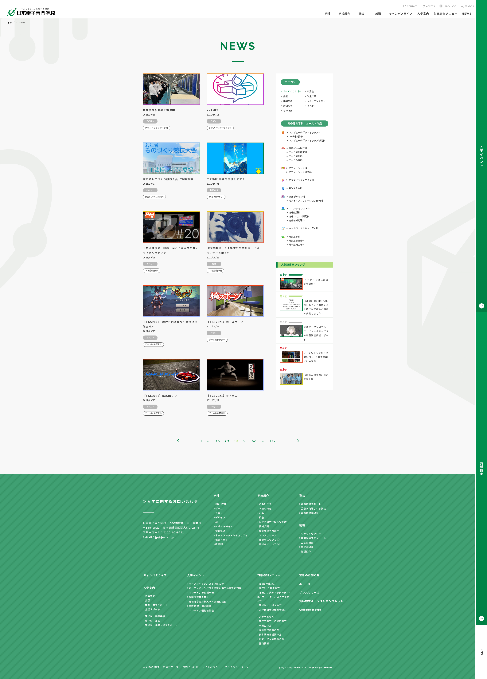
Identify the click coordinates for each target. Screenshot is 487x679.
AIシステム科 (295, 188)
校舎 (261, 517)
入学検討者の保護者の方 (273, 609)
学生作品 (311, 96)
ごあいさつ (265, 503)
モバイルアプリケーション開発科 (306, 200)
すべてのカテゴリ (292, 91)
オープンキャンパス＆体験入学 (206, 583)
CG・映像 (221, 503)
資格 (361, 13)
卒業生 (310, 91)
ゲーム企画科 (295, 160)
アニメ (219, 512)
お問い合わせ (190, 667)
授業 (285, 96)
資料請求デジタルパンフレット (321, 601)
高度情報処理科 (297, 220)
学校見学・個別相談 (200, 605)
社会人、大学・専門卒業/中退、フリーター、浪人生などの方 (273, 597)
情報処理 (220, 530)
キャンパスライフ (400, 13)
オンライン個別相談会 (201, 610)
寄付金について (268, 544)
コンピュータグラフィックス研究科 (307, 140)
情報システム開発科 (299, 216)
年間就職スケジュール (313, 538)
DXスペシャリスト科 (299, 208)
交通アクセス (170, 667)
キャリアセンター (311, 533)
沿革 (261, 512)
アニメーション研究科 (300, 172)
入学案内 (423, 13)
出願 (147, 600)
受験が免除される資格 (313, 508)
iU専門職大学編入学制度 (273, 521)
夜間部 (219, 544)
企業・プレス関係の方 (271, 638)
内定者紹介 (307, 546)
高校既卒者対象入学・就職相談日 (208, 601)
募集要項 (150, 596)
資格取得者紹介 (309, 512)
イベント (311, 105)
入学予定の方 (266, 616)
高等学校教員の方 (269, 629)
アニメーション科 (298, 168)
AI (216, 521)
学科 (327, 13)
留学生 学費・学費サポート (161, 625)
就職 (378, 13)
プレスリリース (267, 535)
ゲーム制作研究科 (298, 152)
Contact (412, 6)
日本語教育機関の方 (270, 634)
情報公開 (264, 526)
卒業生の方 (265, 625)
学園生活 (287, 101)
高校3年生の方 (267, 583)
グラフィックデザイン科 (301, 179)
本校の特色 (265, 508)
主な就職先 (307, 542)
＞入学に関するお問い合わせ (170, 501)
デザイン (220, 517)
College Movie (310, 609)
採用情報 (264, 643)
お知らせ (287, 105)
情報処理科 (294, 212)
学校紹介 (344, 13)
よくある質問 (151, 667)
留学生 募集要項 (155, 616)
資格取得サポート (311, 503)
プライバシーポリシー (237, 667)
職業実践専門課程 (269, 530)
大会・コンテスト (316, 101)
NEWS (466, 13)
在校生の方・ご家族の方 (273, 620)
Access (430, 6)
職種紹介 (306, 551)
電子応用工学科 (297, 244)
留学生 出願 (152, 620)
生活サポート (152, 609)
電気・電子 (221, 539)
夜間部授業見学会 (199, 597)
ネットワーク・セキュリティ (231, 535)
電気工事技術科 (297, 240)
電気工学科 (294, 236)
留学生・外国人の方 (270, 605)
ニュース (305, 584)
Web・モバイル (224, 526)
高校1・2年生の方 (269, 588)
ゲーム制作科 (295, 156)
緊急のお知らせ (309, 575)
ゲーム (219, 508)
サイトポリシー (211, 667)
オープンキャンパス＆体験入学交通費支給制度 (215, 588)
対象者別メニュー (445, 13)
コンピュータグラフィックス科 (305, 132)
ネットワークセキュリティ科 (303, 228)
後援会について (268, 539)
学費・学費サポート (156, 604)
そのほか (287, 110)
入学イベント (196, 575)
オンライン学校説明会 (201, 592)
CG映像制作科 (296, 136)
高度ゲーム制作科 (298, 148)
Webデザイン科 (297, 196)
